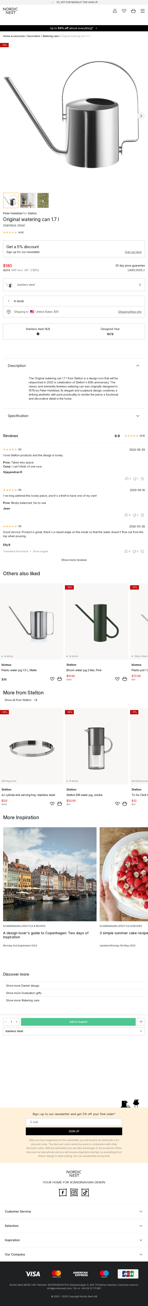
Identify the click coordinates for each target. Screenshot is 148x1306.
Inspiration (12, 1240)
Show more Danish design (22, 985)
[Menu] (142, 10)
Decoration (33, 36)
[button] (13, 232)
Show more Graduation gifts (23, 993)
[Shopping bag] (133, 10)
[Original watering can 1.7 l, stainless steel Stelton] (74, 115)
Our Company (15, 1254)
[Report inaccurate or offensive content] (142, 479)
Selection (11, 1226)
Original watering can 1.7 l (75, 36)
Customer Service (18, 1211)
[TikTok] (85, 1192)
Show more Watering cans (23, 1000)
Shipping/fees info (130, 311)
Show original (40, 551)
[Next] (141, 116)
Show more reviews (74, 560)
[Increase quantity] (16, 1022)
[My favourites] (124, 10)
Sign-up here (133, 252)
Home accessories (14, 36)
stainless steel (14, 1031)
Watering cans (51, 36)
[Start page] (10, 11)
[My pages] (114, 10)
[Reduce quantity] (5, 1022)
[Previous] (7, 116)
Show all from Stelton (18, 700)
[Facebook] (62, 1192)
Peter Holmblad (12, 213)
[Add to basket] (59, 678)
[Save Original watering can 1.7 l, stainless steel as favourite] (141, 1022)
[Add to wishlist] (52, 678)
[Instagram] (74, 1192)
